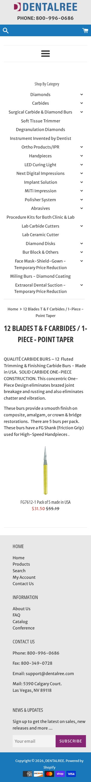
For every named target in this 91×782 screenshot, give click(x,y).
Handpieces (40, 155)
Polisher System (40, 199)
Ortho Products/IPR (40, 147)
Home (19, 557)
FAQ (16, 615)
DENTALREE (54, 761)
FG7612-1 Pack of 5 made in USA (45, 502)
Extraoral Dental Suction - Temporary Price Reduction (40, 288)
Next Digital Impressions (40, 173)
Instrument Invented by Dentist (40, 138)
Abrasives (40, 208)
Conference (24, 627)
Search (19, 570)
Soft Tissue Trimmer (40, 120)
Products (21, 564)
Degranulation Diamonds (40, 129)
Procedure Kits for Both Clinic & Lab (41, 217)
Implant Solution (40, 182)
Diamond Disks (40, 243)
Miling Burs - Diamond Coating (40, 276)
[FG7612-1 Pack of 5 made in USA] (45, 470)
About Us (22, 608)
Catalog (20, 621)
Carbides (40, 103)
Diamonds (40, 94)
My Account (24, 577)
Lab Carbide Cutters (40, 226)
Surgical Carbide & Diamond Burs (40, 112)
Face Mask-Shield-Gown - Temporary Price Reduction (40, 264)
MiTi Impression (40, 190)
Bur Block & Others (40, 252)
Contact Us (23, 583)
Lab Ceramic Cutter (40, 234)
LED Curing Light (40, 164)
